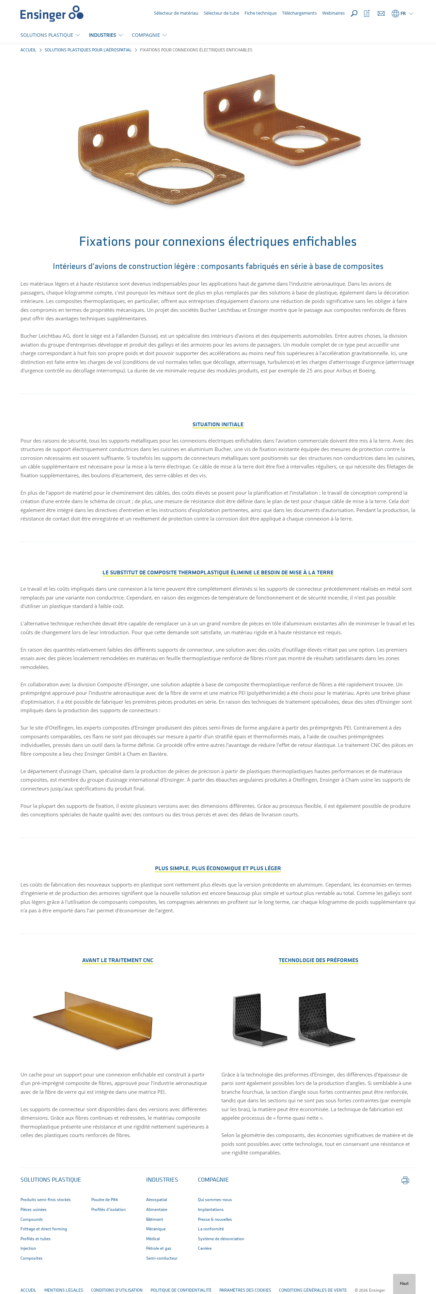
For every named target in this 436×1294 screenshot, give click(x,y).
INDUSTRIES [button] (102, 35)
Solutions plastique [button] (50, 1180)
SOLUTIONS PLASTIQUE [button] (46, 35)
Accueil (28, 50)
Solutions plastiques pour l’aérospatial (88, 50)
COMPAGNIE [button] (146, 35)
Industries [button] (162, 1180)
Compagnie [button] (213, 1180)
